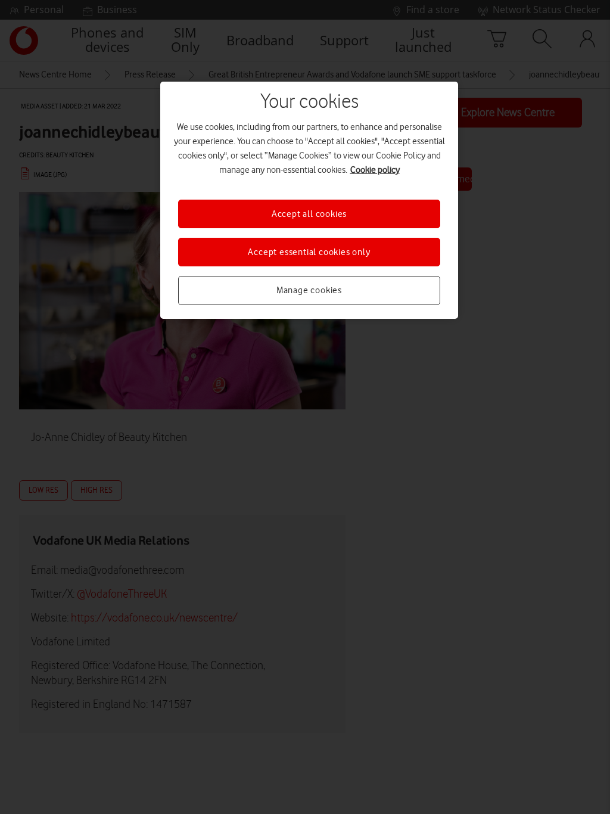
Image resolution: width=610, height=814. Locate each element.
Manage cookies (309, 290)
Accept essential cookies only (309, 252)
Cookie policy (375, 169)
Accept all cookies (309, 214)
